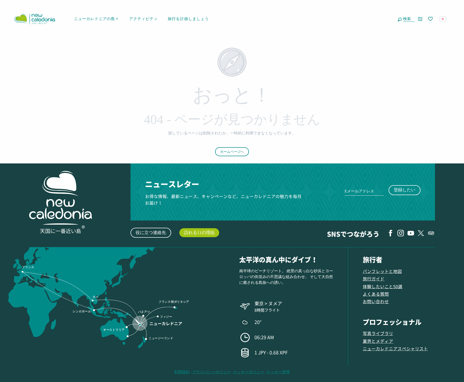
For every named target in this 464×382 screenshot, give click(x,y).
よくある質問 (376, 294)
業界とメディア (378, 341)
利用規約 (182, 372)
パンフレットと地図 (382, 271)
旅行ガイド (373, 278)
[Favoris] (431, 19)
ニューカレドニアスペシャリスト (395, 348)
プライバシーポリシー (211, 372)
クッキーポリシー (248, 372)
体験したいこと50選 (382, 286)
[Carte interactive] (420, 18)
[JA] (443, 19)
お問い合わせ (376, 301)
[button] (408, 19)
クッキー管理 (278, 372)
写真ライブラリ (378, 333)
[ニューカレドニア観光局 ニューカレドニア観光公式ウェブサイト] (34, 19)
